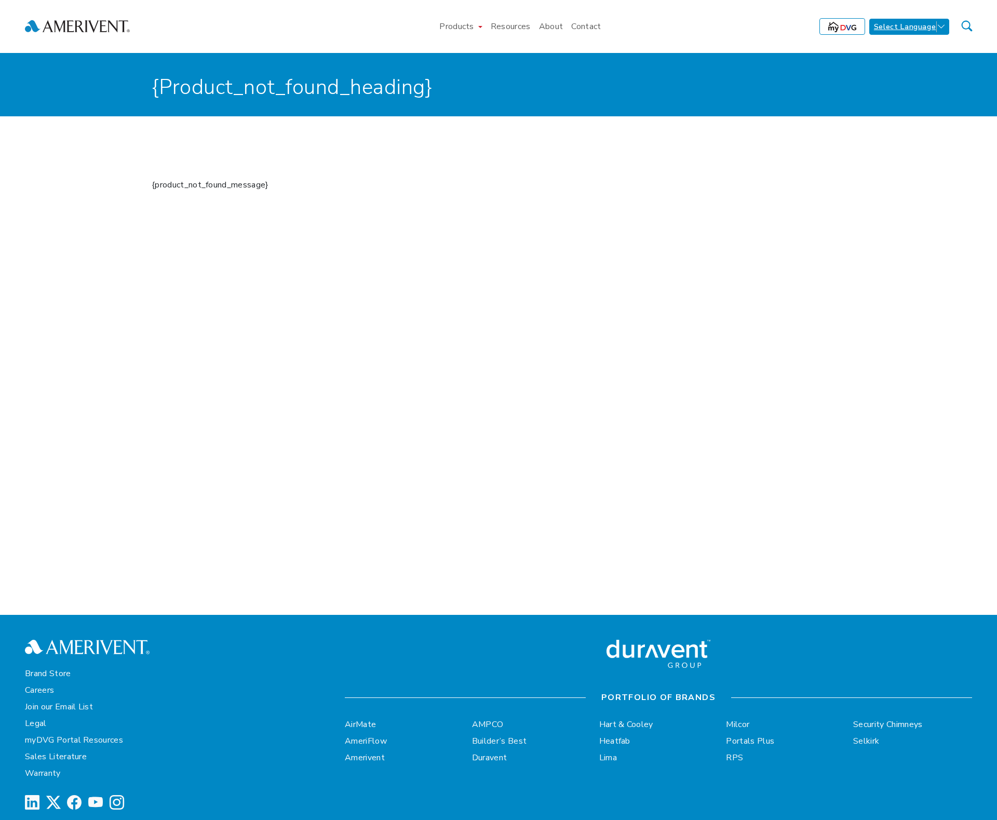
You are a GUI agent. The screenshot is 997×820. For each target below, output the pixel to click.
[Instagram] (117, 803)
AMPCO (488, 724)
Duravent (489, 757)
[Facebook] (74, 803)
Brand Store (48, 673)
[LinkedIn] (32, 803)
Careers (39, 690)
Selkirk (866, 741)
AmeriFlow (366, 741)
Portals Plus (750, 741)
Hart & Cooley (626, 724)
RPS (734, 757)
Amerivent (365, 757)
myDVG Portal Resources (74, 740)
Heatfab (614, 741)
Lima (608, 757)
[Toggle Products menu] (480, 26)
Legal (36, 723)
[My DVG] (842, 26)
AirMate (360, 724)
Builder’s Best (499, 741)
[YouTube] (95, 803)
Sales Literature (56, 756)
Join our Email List (59, 707)
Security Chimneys (887, 724)
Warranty (43, 773)
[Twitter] (53, 803)
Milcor (737, 724)
